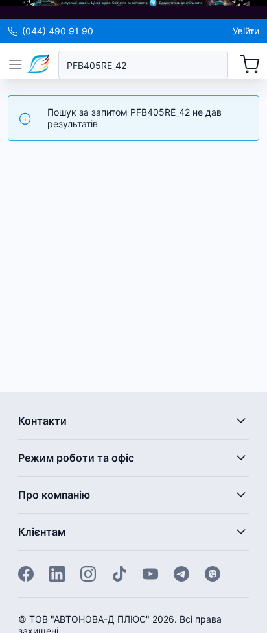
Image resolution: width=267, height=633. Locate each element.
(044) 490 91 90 (57, 30)
